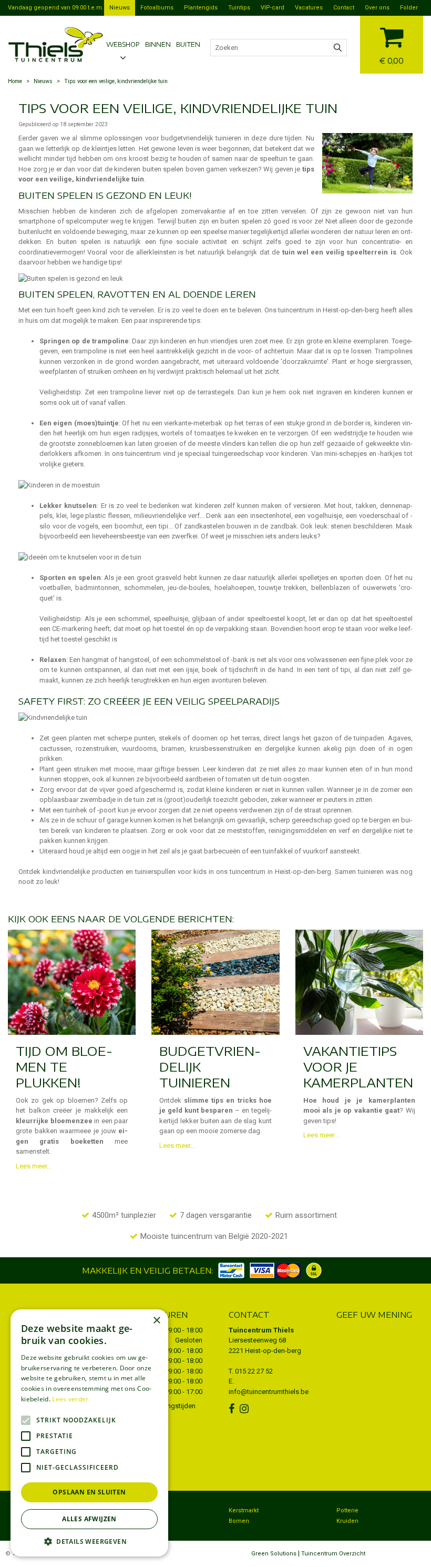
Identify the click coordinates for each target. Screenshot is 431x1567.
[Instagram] (245, 1408)
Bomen (239, 1521)
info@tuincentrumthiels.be (269, 1392)
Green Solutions (273, 1553)
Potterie (347, 1510)
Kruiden (347, 1521)
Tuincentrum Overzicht (333, 1553)
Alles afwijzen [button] (89, 1518)
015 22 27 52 (254, 1371)
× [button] (156, 1321)
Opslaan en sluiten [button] (89, 1492)
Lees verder (70, 1399)
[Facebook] (233, 1408)
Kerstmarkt (244, 1510)
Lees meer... (34, 1166)
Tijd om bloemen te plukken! (64, 1066)
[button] (89, 1541)
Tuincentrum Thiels (261, 1330)
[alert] (89, 1432)
